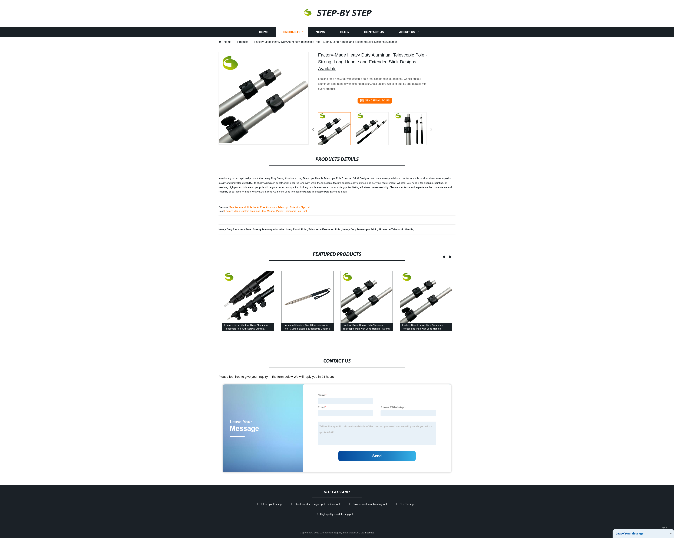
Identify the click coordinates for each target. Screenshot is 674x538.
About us (407, 32)
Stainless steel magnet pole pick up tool (317, 504)
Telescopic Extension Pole (325, 229)
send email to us (377, 100)
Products (291, 32)
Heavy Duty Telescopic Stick (359, 229)
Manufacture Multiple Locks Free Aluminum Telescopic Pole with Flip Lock (270, 207)
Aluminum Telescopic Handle (395, 229)
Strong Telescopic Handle (269, 229)
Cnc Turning (407, 504)
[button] (313, 129)
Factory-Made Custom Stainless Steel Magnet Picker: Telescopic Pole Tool (265, 211)
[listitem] (337, 128)
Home (263, 32)
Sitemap (369, 532)
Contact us (374, 32)
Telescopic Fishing (271, 504)
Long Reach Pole (296, 229)
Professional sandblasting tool (370, 504)
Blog (344, 32)
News (320, 32)
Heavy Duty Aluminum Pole (235, 229)
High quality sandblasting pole (337, 514)
